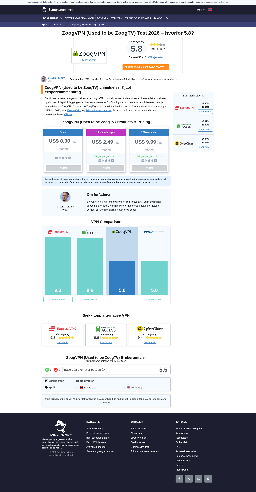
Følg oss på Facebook (179, 479)
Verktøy (116, 18)
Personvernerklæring (187, 456)
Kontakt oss (182, 433)
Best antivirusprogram (97, 433)
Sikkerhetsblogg (94, 428)
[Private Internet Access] (106, 329)
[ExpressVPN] (62, 329)
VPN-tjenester (155, 57)
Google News (208, 479)
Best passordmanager (79, 18)
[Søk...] (167, 18)
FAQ (178, 447)
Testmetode (182, 438)
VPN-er (68, 114)
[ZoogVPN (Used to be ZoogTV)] (89, 54)
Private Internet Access (99, 110)
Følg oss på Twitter (189, 479)
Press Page (182, 469)
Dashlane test (138, 442)
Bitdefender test (139, 428)
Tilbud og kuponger (138, 18)
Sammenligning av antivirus (101, 451)
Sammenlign (58, 299)
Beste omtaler (85, 380)
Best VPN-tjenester (96, 442)
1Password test (139, 438)
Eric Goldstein (130, 79)
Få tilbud (204, 112)
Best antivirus (52, 18)
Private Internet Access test (145, 451)
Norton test (136, 433)
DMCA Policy (183, 460)
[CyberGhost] (150, 329)
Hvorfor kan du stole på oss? (190, 428)
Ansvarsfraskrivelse (186, 451)
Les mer (63, 168)
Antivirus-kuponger (96, 447)
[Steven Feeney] (65, 198)
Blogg (158, 18)
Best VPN (102, 18)
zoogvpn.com (89, 60)
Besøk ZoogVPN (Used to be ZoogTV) (145, 67)
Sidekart (180, 465)
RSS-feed (198, 479)
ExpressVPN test (140, 447)
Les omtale (62, 342)
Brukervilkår (182, 442)
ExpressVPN (74, 110)
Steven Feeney (56, 78)
